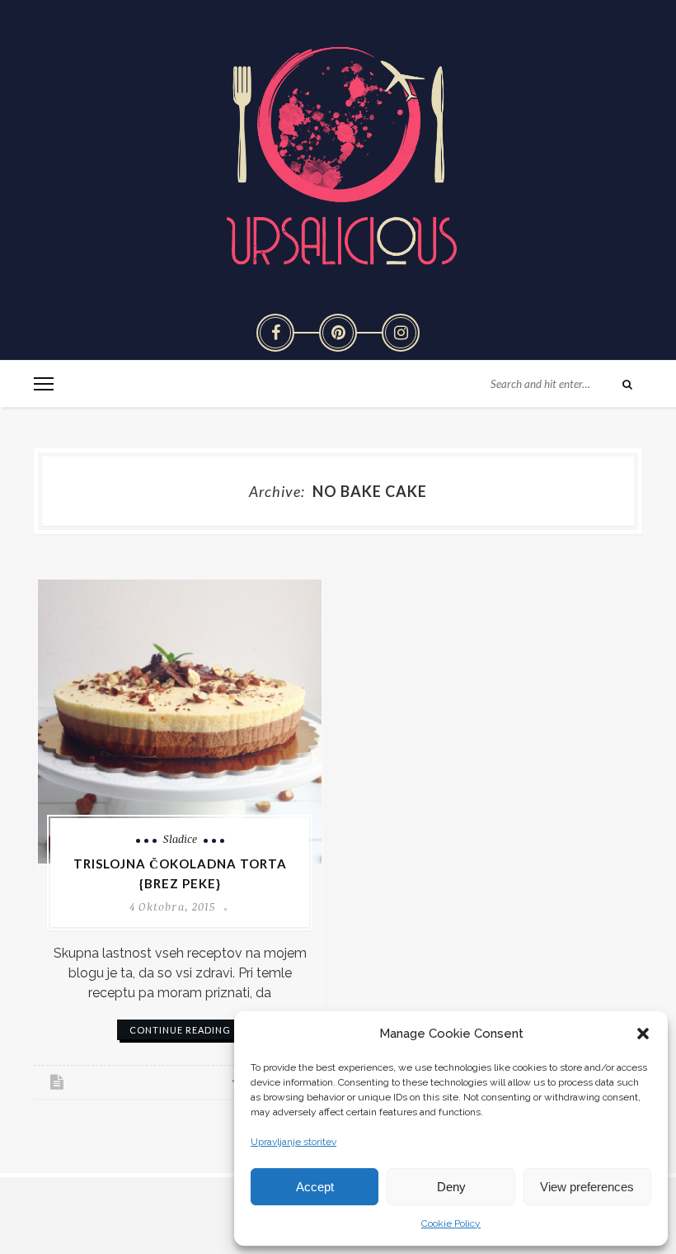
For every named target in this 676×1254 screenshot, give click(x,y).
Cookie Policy (451, 1223)
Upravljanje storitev (293, 1142)
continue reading (180, 1029)
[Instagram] (401, 333)
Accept (315, 1187)
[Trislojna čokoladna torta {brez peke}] (180, 722)
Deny (451, 1187)
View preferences (587, 1187)
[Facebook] (275, 333)
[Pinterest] (338, 333)
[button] (643, 1033)
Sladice (180, 838)
